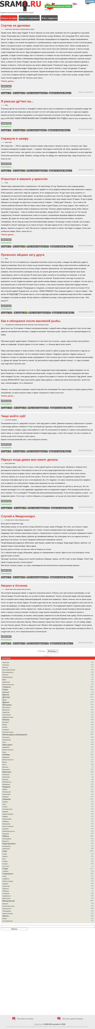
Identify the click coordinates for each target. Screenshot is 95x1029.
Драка (4, 700)
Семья (4, 854)
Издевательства (7, 717)
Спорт (5, 869)
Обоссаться (6, 794)
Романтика (6, 848)
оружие (23, 29)
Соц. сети (5, 866)
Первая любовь (7, 814)
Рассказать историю (25, 1019)
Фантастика (6, 898)
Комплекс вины (7, 732)
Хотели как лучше (8, 906)
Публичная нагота (8, 831)
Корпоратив (6, 740)
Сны (3, 859)
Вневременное (7, 677)
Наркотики (6, 777)
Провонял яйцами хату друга (22, 254)
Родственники (8, 844)
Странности (7, 874)
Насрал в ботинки (14, 585)
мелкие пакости (21, 589)
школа (7, 589)
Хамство (5, 903)
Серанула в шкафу (14, 138)
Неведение (6, 784)
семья (32, 29)
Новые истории (9, 18)
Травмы (5, 883)
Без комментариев (8, 670)
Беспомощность (8, 672)
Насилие (5, 779)
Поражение (6, 824)
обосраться (41, 324)
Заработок (6, 712)
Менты (4, 762)
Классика (5, 729)
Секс (4, 851)
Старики (5, 871)
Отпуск (4, 806)
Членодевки (6, 911)
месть (29, 589)
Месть (4, 764)
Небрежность (7, 782)
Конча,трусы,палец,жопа (14, 735)
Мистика (5, 767)
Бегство (5, 667)
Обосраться (6, 792)
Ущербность (6, 896)
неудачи (14, 420)
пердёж (17, 324)
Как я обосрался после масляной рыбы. (31, 321)
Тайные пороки (7, 881)
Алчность (5, 665)
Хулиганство (6, 908)
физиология (23, 324)
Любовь (6, 755)
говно (7, 29)
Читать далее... (8, 81)
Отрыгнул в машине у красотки (24, 179)
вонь (10, 29)
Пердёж (5, 816)
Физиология (8, 901)
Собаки (5, 861)
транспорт (30, 324)
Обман (4, 789)
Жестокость (6, 707)
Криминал (5, 747)
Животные (6, 710)
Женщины (7, 705)
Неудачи (6, 787)
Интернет (5, 722)
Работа (5, 836)
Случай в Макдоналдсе (18, 516)
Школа (5, 916)
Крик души (7, 745)
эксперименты (9, 324)
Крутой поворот (7, 749)
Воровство (6, 682)
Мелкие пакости (7, 759)
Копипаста (6, 737)
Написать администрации (72, 1019)
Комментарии (6, 86)
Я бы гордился (49, 18)
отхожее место (9, 520)
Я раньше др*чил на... (17, 101)
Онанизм (6, 799)
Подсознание (7, 819)
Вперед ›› (52, 651)
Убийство (5, 891)
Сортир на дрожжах (15, 25)
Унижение (5, 893)
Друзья (5, 702)
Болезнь (5, 674)
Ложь (4, 752)
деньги (18, 29)
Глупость (6, 687)
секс (6, 420)
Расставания (6, 838)
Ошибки (5, 811)
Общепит (5, 796)
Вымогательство (8, 684)
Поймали (5, 821)
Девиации (5, 692)
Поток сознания (7, 826)
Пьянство (5, 833)
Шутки (4, 918)
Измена (5, 720)
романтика (11, 463)
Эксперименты (7, 921)
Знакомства (6, 715)
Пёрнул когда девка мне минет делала (29, 459)
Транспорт (6, 886)
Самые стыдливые (29, 18)
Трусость (5, 888)
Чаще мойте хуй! (13, 416)
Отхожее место (7, 809)
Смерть (5, 856)
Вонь (4, 679)
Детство (6, 697)
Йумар (4, 724)
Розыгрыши (6, 846)
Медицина (5, 757)
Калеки (4, 727)
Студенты (5, 878)
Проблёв (5, 829)
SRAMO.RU (38, 1024)
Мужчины (6, 772)
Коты (4, 742)
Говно (5, 690)
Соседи (5, 864)
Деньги (5, 695)
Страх (4, 876)
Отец (4, 804)
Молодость (6, 769)
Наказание (6, 774)
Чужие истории (7, 913)
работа (28, 29)
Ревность (5, 841)
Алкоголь (5, 662)
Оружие (5, 802)
